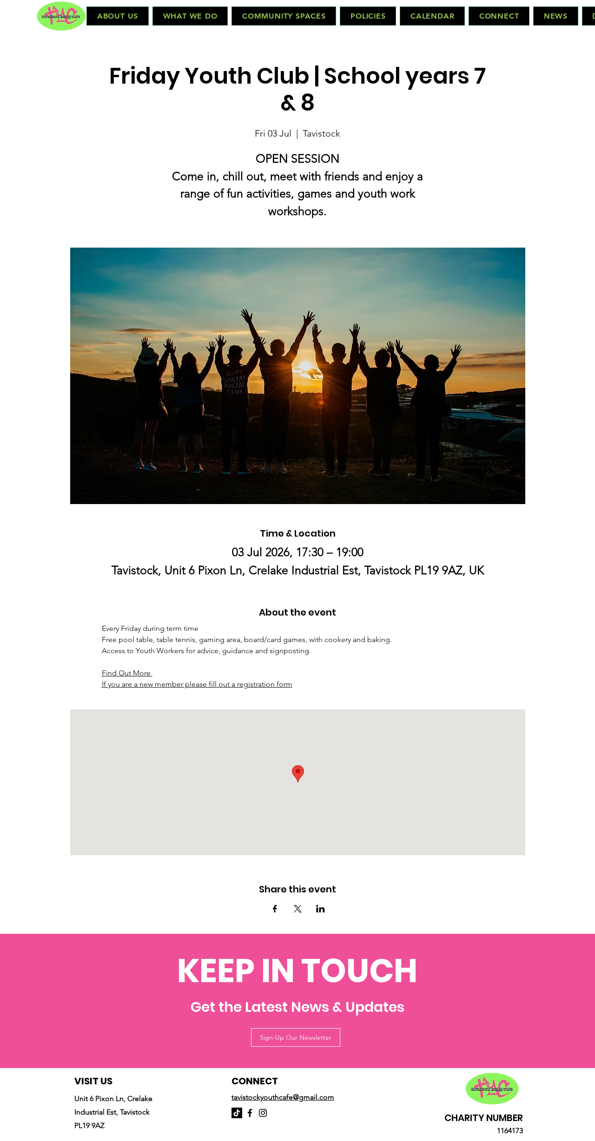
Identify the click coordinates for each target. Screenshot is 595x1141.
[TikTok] (236, 1113)
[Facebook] (250, 1113)
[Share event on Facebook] (275, 908)
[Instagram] (263, 1113)
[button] (117, 16)
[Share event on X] (297, 908)
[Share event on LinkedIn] (320, 908)
